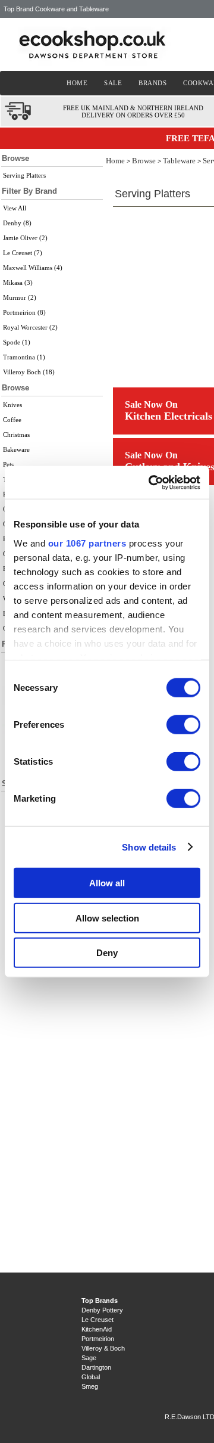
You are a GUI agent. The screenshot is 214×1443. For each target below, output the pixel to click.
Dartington (96, 1367)
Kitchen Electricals (168, 416)
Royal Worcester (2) (30, 327)
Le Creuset (97, 1319)
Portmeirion (97, 1338)
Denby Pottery (102, 1310)
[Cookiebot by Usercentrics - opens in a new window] (151, 482)
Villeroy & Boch (103, 1348)
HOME (77, 82)
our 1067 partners (87, 543)
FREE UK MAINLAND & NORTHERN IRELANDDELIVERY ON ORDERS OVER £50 (133, 111)
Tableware (179, 160)
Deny (107, 953)
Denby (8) (17, 222)
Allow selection (107, 918)
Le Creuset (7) (22, 252)
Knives (12, 404)
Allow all (107, 883)
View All (14, 208)
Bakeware (16, 449)
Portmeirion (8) (24, 312)
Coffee (12, 419)
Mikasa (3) (18, 282)
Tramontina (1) (24, 357)
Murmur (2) (19, 297)
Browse (144, 160)
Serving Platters (24, 175)
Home (115, 160)
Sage (88, 1357)
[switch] (183, 724)
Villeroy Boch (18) (29, 372)
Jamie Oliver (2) (25, 237)
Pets (8, 464)
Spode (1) (16, 342)
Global (90, 1376)
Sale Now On (151, 404)
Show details (149, 847)
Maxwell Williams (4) (32, 267)
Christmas (16, 434)
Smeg (89, 1386)
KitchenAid (96, 1329)
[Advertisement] (52, 1032)
